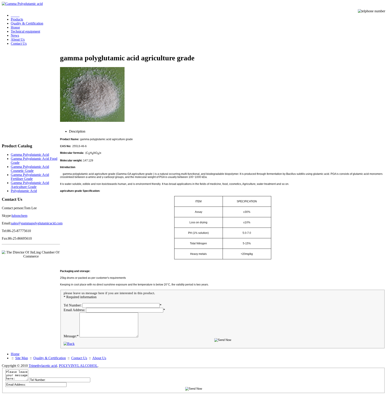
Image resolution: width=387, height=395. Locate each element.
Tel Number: (73, 305)
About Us (18, 39)
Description (77, 131)
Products (17, 19)
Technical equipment (25, 31)
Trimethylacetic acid (43, 366)
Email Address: (74, 310)
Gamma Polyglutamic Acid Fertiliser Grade (30, 177)
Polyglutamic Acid (24, 191)
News (15, 35)
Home (15, 354)
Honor (15, 27)
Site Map (21, 358)
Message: (71, 336)
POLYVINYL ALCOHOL (78, 366)
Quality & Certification (27, 23)
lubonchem (19, 216)
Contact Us (19, 43)
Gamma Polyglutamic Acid (30, 154)
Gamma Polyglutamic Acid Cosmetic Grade (30, 169)
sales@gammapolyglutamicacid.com (36, 223)
